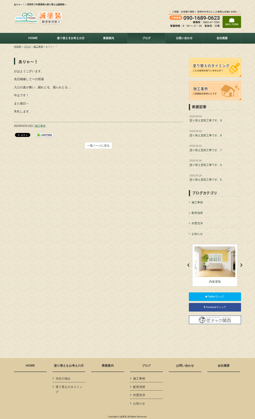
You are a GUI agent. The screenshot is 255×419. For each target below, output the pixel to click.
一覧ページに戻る (98, 145)
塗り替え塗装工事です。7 (205, 148)
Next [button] (241, 265)
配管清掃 (197, 212)
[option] (214, 265)
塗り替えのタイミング (69, 389)
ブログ (27, 46)
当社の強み (63, 378)
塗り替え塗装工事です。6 (205, 162)
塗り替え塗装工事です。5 (205, 177)
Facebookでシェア (215, 307)
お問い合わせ (185, 365)
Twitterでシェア (216, 296)
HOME (17, 46)
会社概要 (224, 365)
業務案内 (108, 365)
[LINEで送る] (44, 134)
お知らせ (197, 233)
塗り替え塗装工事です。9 (205, 118)
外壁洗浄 (197, 223)
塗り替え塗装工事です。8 (205, 133)
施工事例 (38, 46)
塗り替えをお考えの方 (69, 365)
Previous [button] (188, 265)
